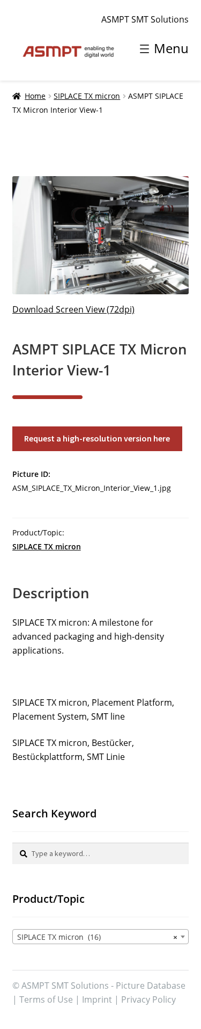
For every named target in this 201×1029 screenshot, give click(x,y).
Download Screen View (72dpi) (73, 309)
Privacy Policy (148, 999)
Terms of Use (46, 999)
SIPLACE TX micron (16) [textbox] (97, 937)
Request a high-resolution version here (97, 438)
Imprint (97, 999)
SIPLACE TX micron (87, 96)
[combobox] (100, 936)
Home (35, 96)
